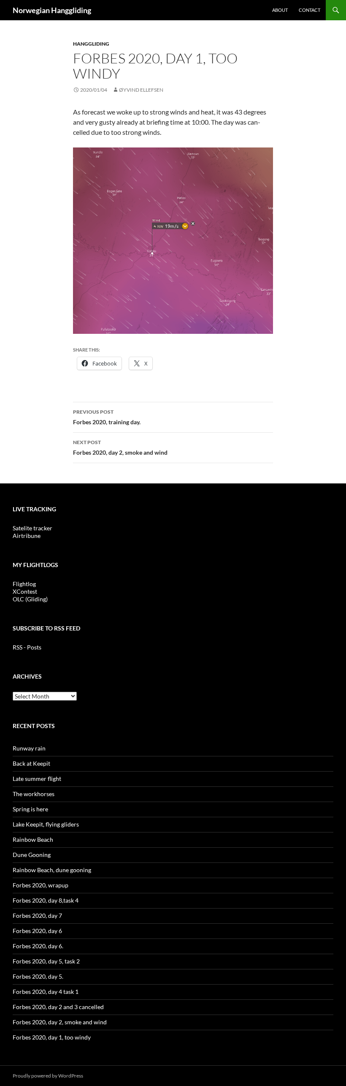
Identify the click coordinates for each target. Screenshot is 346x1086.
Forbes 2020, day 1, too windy (52, 1037)
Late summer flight (37, 778)
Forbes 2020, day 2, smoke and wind (120, 447)
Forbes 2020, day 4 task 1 (45, 991)
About (280, 10)
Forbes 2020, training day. (107, 417)
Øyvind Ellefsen (141, 90)
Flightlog (24, 583)
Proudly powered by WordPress (48, 1075)
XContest (25, 591)
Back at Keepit (31, 763)
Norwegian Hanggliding (52, 10)
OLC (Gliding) (30, 599)
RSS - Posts (27, 647)
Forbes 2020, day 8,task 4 (45, 900)
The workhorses (33, 793)
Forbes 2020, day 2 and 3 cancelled (58, 1006)
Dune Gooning (32, 854)
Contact (309, 10)
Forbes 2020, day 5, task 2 (46, 961)
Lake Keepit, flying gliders (46, 824)
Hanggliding (91, 44)
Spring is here (30, 809)
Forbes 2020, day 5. (38, 976)
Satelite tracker (32, 528)
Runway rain (29, 748)
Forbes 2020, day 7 (37, 915)
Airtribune (27, 535)
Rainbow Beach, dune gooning (52, 869)
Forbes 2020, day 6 (37, 930)
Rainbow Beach (33, 839)
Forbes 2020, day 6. (38, 946)
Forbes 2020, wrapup (40, 885)
